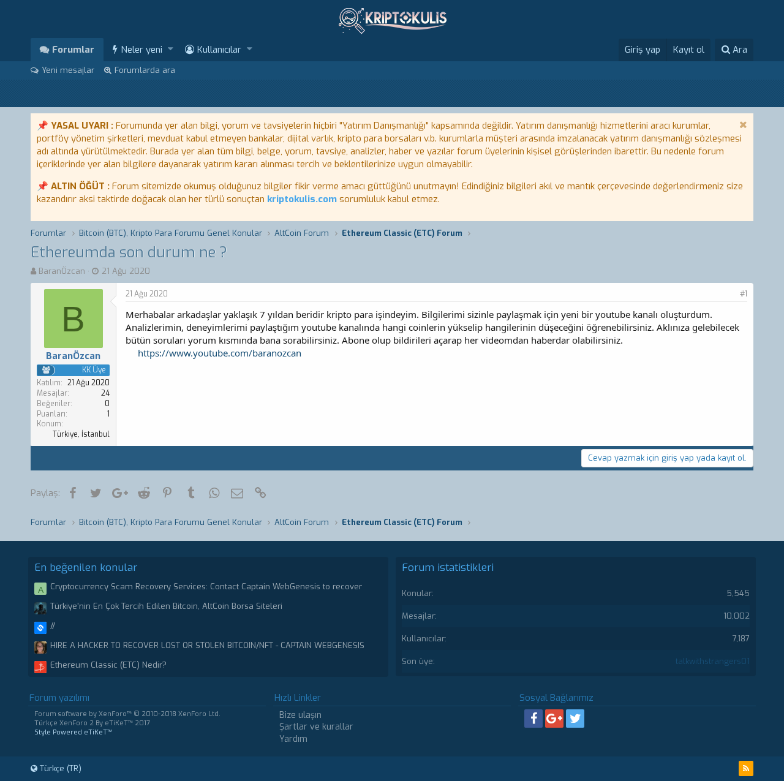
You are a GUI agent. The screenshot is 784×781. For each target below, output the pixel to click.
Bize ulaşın (300, 715)
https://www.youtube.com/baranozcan (219, 353)
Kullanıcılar (219, 49)
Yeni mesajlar (68, 70)
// (52, 626)
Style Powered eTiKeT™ (73, 732)
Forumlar (73, 49)
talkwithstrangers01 (713, 661)
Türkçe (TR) (59, 768)
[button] (170, 49)
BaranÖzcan (62, 271)
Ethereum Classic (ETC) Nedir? (108, 665)
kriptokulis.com (302, 199)
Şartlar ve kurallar (316, 727)
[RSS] (746, 768)
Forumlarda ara (145, 70)
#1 (743, 294)
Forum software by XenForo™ (127, 714)
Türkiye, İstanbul (81, 434)
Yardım (293, 739)
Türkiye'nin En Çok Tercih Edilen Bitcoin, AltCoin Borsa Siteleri (166, 606)
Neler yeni (141, 49)
